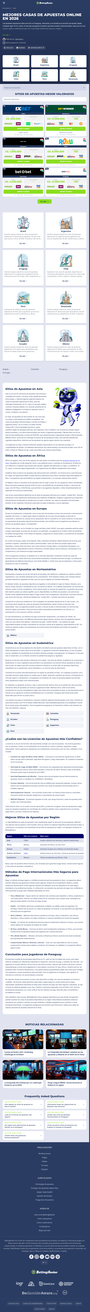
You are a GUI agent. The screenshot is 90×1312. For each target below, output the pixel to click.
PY (43, 1262)
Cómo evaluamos (44, 1218)
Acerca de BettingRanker (44, 1215)
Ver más (43, 201)
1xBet (26, 853)
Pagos (44, 1157)
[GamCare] (46, 1284)
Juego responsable (44, 1192)
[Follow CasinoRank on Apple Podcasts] (58, 1257)
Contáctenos (44, 1226)
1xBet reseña (23, 132)
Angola (6, 369)
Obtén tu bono (23, 129)
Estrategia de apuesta (45, 1184)
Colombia (35, 369)
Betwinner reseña (65, 132)
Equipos (44, 1169)
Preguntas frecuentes (45, 1200)
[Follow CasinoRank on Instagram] (36, 1257)
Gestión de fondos (44, 1196)
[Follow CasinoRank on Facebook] (31, 1257)
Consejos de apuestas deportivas (44, 1188)
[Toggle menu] (4, 3)
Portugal (6, 372)
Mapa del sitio (44, 1230)
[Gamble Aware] (40, 1292)
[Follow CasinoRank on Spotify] (52, 1257)
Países (44, 1161)
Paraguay (63, 369)
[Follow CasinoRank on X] (42, 1257)
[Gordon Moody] (66, 1284)
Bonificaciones (45, 1153)
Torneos (44, 1165)
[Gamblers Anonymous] (31, 1284)
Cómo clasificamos (44, 1222)
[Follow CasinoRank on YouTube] (47, 1257)
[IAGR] (19, 1284)
